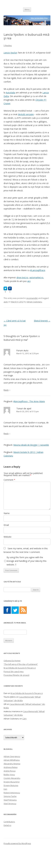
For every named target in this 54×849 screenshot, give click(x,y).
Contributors (9, 821)
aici (28, 281)
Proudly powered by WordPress (17, 843)
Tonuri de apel (23, 408)
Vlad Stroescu (10, 803)
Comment (9, 479)
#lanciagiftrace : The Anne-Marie (29, 401)
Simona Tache (10, 796)
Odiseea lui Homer (12, 660)
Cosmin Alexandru (12, 778)
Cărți (24, 718)
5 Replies (8, 45)
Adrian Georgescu (12, 756)
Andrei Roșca (9, 771)
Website (7, 536)
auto (6, 301)
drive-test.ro (22, 277)
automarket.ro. (36, 277)
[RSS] (23, 610)
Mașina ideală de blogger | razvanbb (31, 444)
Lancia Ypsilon (10, 52)
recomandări (32, 298)
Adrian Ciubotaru (34, 301)
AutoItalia (10, 92)
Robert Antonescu (12, 792)
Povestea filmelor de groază (16, 675)
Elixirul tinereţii (42, 320)
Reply (6, 390)
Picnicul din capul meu (14, 671)
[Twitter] (15, 610)
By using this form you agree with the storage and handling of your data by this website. (26, 561)
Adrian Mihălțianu (12, 760)
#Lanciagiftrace (37, 270)
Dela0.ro (7, 825)
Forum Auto (22, 350)
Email (6, 525)
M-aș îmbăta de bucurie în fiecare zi (20, 667)
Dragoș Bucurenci (12, 781)
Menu (27, 9)
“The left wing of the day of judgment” (21, 664)
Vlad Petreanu (10, 800)
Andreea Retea (10, 767)
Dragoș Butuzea (11, 785)
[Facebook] (7, 610)
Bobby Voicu (9, 774)
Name (7, 513)
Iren (5, 789)
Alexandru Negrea (12, 763)
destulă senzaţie (26, 114)
